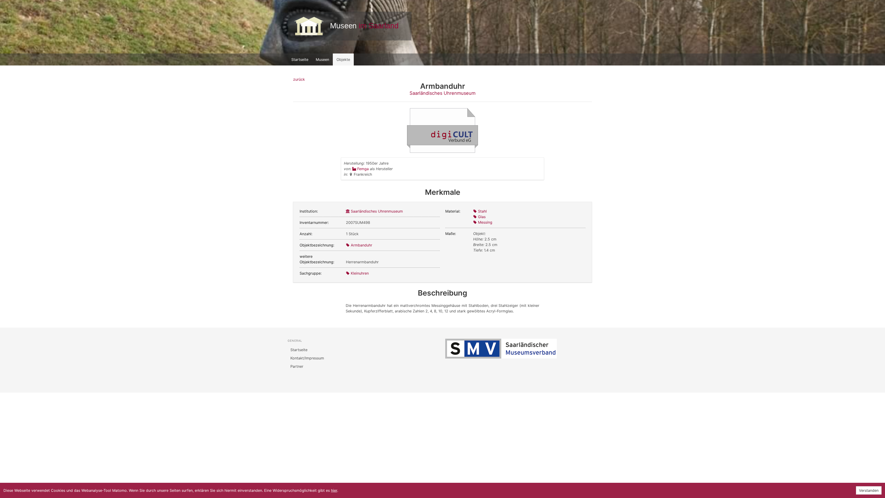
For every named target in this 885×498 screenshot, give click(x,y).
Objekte (343, 59)
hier (334, 490)
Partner (296, 366)
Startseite (299, 59)
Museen (322, 59)
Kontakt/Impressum (307, 358)
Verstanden (869, 490)
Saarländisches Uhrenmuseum (442, 93)
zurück (299, 79)
